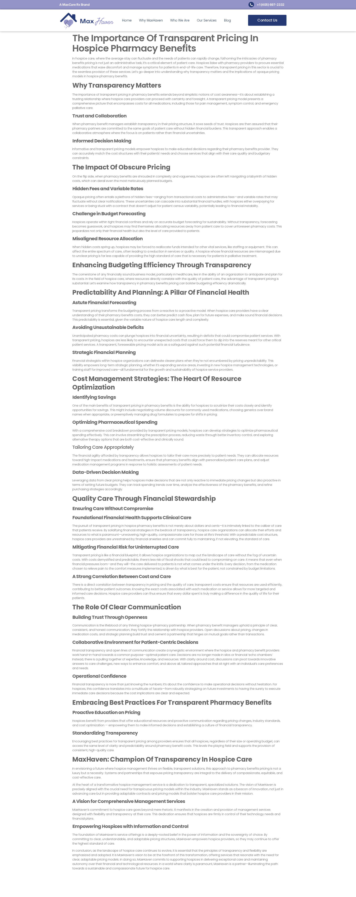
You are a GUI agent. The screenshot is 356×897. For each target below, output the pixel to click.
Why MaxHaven (151, 20)
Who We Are (179, 20)
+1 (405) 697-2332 (270, 4)
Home (127, 20)
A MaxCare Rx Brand (74, 4)
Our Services (207, 20)
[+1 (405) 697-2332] (251, 4)
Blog (227, 20)
